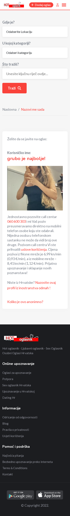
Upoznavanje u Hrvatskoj (18, 391)
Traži (12, 88)
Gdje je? (8, 22)
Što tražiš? (10, 64)
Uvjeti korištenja (13, 436)
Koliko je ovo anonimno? (25, 302)
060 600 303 (16, 221)
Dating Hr (8, 397)
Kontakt (7, 474)
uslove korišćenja (34, 249)
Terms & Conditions (14, 468)
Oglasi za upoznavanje (16, 372)
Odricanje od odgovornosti (19, 417)
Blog (5, 423)
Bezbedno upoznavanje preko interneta (27, 461)
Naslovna (9, 109)
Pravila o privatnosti (15, 429)
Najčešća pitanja (13, 455)
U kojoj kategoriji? (16, 43)
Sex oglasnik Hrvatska (16, 385)
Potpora (7, 379)
